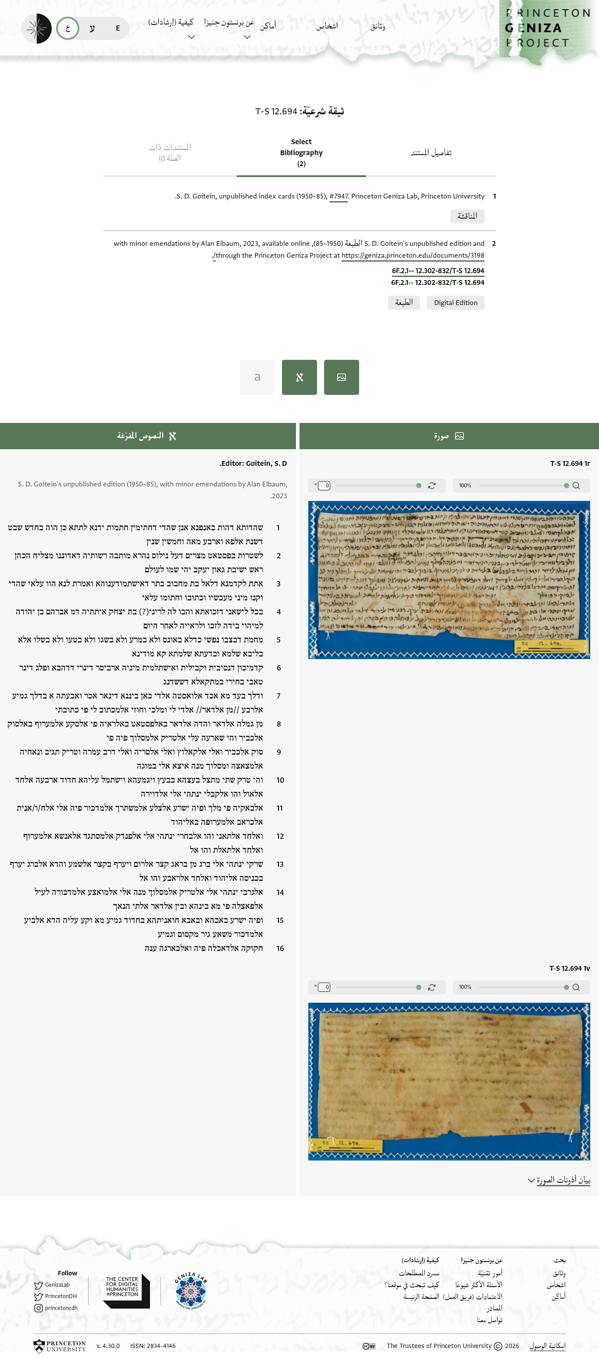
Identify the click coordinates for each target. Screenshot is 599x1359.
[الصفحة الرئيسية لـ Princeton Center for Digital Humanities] (119, 1291)
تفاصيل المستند (431, 153)
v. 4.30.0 (108, 1346)
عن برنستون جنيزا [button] (229, 22)
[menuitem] (396, 30)
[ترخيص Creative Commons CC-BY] (369, 1346)
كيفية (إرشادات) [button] (171, 22)
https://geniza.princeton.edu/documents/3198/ (349, 255)
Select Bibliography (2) (301, 153)
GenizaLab (57, 1284)
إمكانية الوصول (548, 1346)
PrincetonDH (61, 1296)
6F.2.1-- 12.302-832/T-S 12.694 (438, 270)
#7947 (338, 196)
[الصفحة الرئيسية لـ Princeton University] (59, 1346)
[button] (549, 33)
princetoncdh (61, 1308)
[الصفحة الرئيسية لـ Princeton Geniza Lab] (183, 1291)
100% (465, 485)
